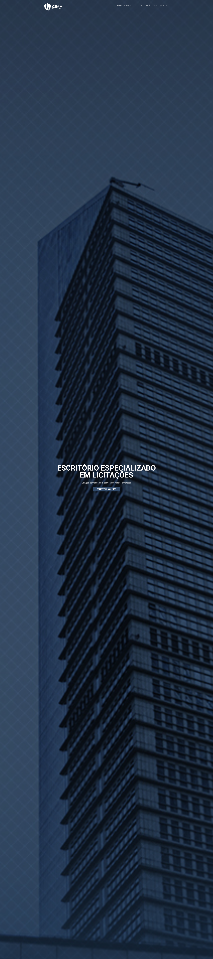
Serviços (138, 5)
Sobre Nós (128, 5)
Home (119, 5)
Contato (164, 5)
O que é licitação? (151, 5)
